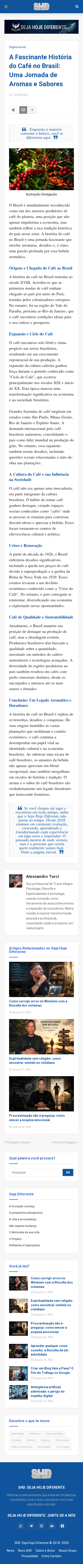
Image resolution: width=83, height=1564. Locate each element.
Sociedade (44, 1446)
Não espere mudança (23, 1226)
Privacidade (30, 1556)
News (10, 1550)
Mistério (45, 1440)
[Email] (23, 110)
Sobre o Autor (45, 1550)
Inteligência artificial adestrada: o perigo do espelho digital (48, 1391)
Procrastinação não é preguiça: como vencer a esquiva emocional (37, 1118)
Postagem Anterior (19, 1142)
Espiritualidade (54, 1433)
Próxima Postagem (64, 1142)
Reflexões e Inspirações (24, 1245)
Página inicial (17, 47)
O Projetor (15, 1239)
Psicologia (62, 1440)
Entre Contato (51, 1556)
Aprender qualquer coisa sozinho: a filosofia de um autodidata (49, 1350)
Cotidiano (34, 1433)
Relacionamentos (21, 1446)
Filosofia (16, 1440)
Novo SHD (25, 1550)
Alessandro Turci (42, 876)
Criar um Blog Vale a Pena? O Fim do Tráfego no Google (52, 1371)
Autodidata (17, 1433)
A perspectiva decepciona (26, 1212)
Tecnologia (62, 1446)
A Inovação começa (22, 1206)
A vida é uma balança (22, 1219)
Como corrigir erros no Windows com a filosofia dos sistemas (38, 1003)
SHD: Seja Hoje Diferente (31, 1543)
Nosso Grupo (68, 1550)
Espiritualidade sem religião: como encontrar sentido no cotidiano (35, 1061)
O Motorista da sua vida (24, 1232)
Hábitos (31, 1440)
